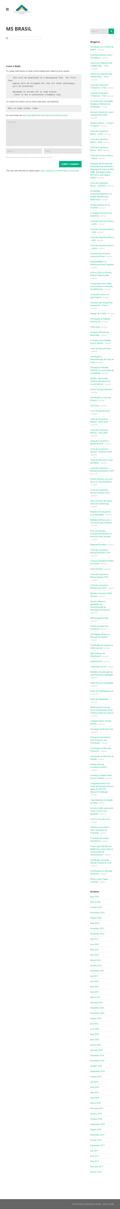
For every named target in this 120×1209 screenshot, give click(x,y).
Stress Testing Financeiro (101, 389)
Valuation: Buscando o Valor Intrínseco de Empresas (100, 830)
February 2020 (96, 1050)
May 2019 (94, 1092)
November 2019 (97, 1060)
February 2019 (96, 1108)
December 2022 (97, 928)
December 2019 (97, 1055)
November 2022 (97, 933)
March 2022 (95, 960)
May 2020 (94, 1034)
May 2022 (94, 949)
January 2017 (96, 1172)
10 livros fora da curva (100, 819)
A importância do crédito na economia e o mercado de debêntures (101, 286)
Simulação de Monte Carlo (101, 729)
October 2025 (96, 907)
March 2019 (95, 1103)
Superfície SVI (96, 661)
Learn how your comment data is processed (59, 170)
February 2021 (96, 1002)
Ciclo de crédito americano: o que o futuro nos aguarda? (102, 811)
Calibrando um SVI (98, 666)
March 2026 (95, 902)
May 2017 (94, 1161)
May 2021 (94, 986)
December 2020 (97, 1008)
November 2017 (97, 1135)
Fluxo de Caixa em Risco (100, 348)
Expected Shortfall (98, 544)
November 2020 (97, 1013)
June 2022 (94, 944)
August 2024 (95, 918)
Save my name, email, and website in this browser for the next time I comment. (30, 157)
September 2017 (97, 1145)
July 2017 (94, 1150)
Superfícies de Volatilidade (101, 683)
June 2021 (94, 981)
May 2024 (94, 923)
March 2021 (95, 997)
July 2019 (94, 1082)
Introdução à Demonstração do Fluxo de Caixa (102, 359)
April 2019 (94, 1097)
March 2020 (95, 1045)
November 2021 (97, 970)
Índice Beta (95, 327)
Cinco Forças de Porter (100, 411)
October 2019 (96, 1066)
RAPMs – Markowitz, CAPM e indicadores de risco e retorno (100, 381)
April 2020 (94, 1039)
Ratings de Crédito (98, 313)
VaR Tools (94, 405)
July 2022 (94, 939)
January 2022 (96, 965)
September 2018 (97, 1124)
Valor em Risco (96, 569)
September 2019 (97, 1071)
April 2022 (94, 955)
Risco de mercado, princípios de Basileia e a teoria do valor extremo (101, 534)
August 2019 (95, 1076)
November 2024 (97, 912)
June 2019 (94, 1087)
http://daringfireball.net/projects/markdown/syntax (44, 115)
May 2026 (94, 896)
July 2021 (94, 976)
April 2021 (94, 992)
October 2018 (96, 1119)
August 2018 (95, 1129)
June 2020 (94, 1029)
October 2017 (96, 1140)
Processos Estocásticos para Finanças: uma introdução (100, 740)
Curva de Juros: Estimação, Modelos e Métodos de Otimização (101, 104)
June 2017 (94, 1156)
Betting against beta (99, 618)
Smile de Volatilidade (99, 699)
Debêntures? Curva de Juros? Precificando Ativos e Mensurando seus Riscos (102, 710)
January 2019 (96, 1113)
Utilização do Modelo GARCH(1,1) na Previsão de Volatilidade (102, 370)
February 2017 (96, 1166)
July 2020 (94, 1023)
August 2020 (95, 1018)
